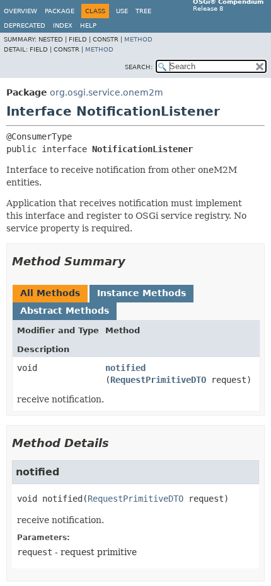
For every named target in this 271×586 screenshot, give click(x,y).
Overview (20, 11)
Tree (143, 11)
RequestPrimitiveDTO (158, 380)
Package (59, 11)
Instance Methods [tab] (141, 293)
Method (138, 39)
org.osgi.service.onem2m (106, 92)
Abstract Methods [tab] (64, 311)
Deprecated (24, 25)
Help (88, 25)
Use (122, 11)
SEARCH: (139, 67)
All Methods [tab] (50, 293)
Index (62, 25)
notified (125, 368)
